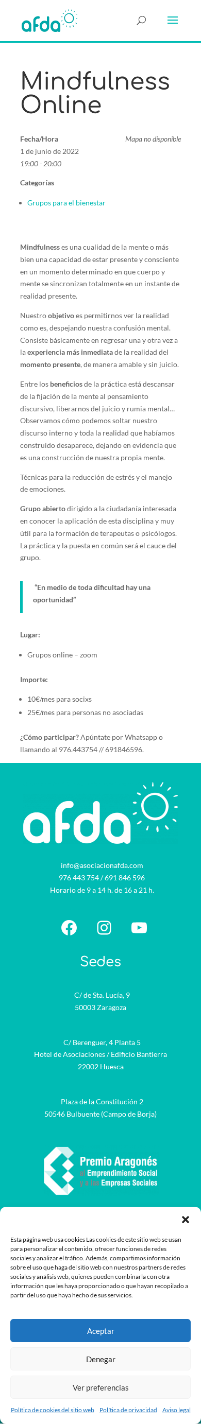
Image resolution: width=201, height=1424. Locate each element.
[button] (185, 1219)
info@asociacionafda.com (102, 865)
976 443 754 (79, 877)
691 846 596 (125, 877)
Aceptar (100, 1330)
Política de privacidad (128, 1410)
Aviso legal (176, 1410)
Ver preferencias (101, 1387)
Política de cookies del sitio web (52, 1410)
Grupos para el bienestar (66, 202)
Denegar (100, 1359)
